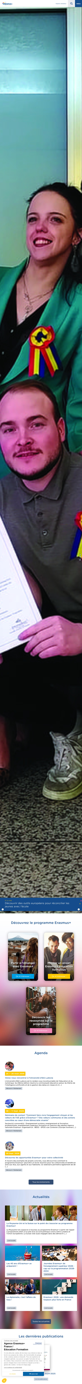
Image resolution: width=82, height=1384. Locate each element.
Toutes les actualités (41, 1321)
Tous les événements (41, 1182)
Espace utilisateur (61, 3)
